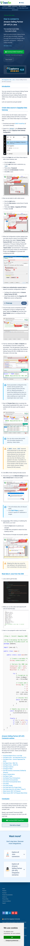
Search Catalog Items (9, 774)
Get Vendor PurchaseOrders (10, 780)
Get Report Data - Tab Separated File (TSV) (14, 757)
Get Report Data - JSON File (10, 765)
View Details (8, 59)
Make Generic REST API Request (12, 791)
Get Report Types (7, 776)
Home (3, 888)
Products (4, 890)
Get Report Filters (7, 768)
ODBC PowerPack (20, 123)
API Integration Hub (7, 79)
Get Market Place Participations (11, 778)
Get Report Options (8, 767)
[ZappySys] (5, 3)
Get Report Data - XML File (10, 763)
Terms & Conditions (6, 901)
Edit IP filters (14, 510)
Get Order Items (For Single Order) (12, 787)
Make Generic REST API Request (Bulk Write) (15, 793)
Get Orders (6, 783)
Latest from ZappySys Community (12, 919)
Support (4, 903)
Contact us (4, 897)
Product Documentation (7, 894)
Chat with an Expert (15, 825)
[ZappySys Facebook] (3, 913)
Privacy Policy (5, 899)
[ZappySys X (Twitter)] (6, 913)
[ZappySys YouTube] (16, 913)
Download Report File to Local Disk (12, 755)
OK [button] (12, 937)
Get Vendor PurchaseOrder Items (12, 782)
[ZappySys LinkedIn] (9, 913)
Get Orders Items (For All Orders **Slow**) (14, 789)
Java (13, 79)
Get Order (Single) (8, 785)
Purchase (4, 892)
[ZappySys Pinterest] (13, 913)
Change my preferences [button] (12, 940)
